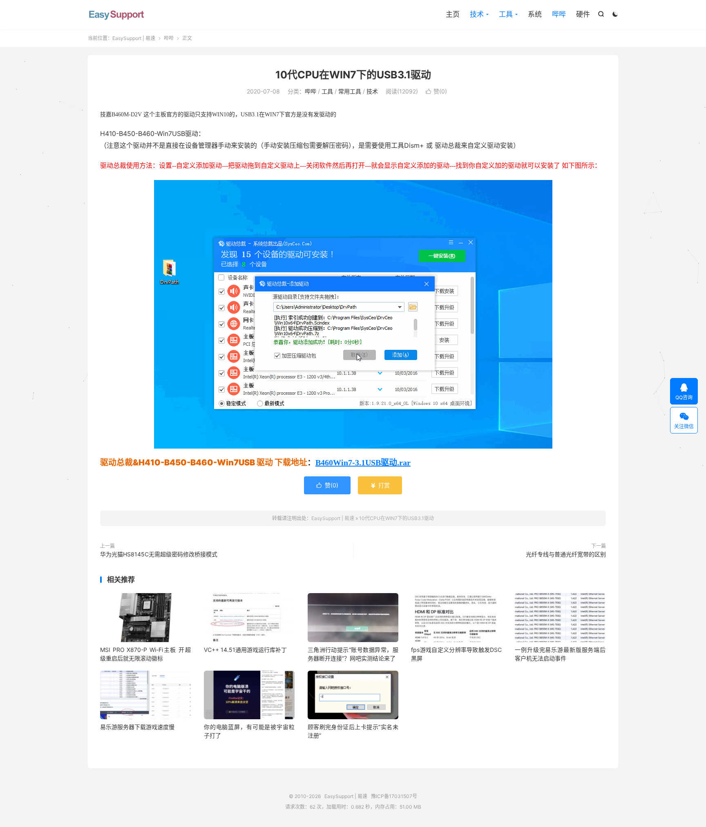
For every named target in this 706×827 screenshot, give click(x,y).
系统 (535, 14)
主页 (453, 14)
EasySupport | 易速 (116, 14)
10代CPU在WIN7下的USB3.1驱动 (353, 75)
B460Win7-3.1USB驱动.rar (363, 462)
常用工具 (349, 91)
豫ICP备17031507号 (394, 796)
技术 (477, 14)
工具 (506, 14)
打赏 (380, 485)
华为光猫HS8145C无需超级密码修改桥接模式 (158, 554)
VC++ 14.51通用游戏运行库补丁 (245, 649)
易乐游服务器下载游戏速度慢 (137, 726)
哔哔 (559, 14)
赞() (436, 91)
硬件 (583, 14)
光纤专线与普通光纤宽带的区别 (566, 554)
